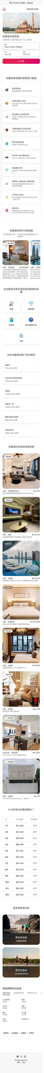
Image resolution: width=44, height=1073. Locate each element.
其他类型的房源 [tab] (18, 993)
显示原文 (30, 3)
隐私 (18, 1062)
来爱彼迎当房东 (33, 9)
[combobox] (21, 47)
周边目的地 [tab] (6, 993)
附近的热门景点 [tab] (32, 993)
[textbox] (11, 54)
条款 (23, 1062)
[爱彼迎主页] (4, 9)
